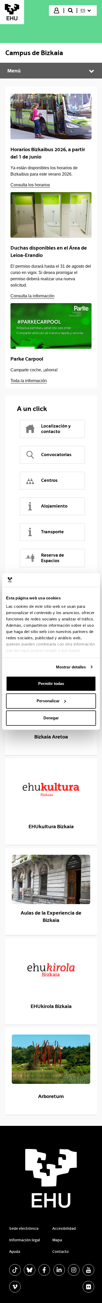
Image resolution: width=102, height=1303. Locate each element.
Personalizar (48, 701)
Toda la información (28, 380)
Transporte (52, 531)
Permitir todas (51, 683)
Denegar (51, 718)
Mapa (57, 1240)
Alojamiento (54, 506)
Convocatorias (56, 454)
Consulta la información (32, 296)
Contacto (60, 1251)
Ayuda (14, 1251)
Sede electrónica (23, 1228)
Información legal (24, 1240)
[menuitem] (86, 10)
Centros (49, 480)
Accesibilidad (64, 1228)
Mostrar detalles (71, 667)
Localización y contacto (56, 428)
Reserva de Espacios (52, 557)
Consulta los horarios (30, 185)
